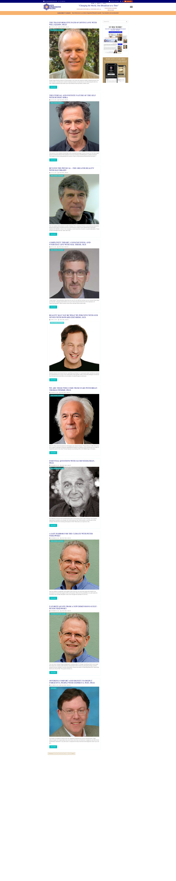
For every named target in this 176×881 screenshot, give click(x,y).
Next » (73, 753)
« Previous (51, 753)
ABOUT (99, 3)
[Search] (126, 21)
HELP (104, 3)
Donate (68, 13)
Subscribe (60, 13)
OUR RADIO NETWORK (83, 9)
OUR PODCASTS (95, 9)
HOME (92, 3)
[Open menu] (131, 7)
